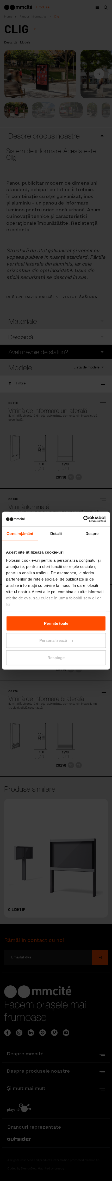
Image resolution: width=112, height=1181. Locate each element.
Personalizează (53, 640)
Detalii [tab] (56, 533)
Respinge (56, 657)
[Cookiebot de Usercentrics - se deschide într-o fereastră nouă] (83, 519)
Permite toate (56, 623)
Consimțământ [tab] (20, 533)
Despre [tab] (92, 533)
